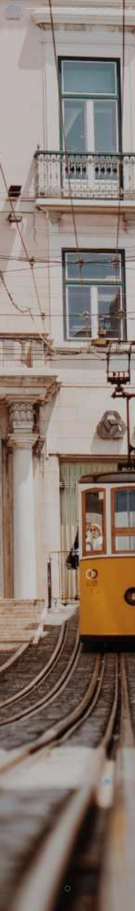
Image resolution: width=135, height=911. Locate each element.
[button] (93, 8)
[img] (67, 455)
